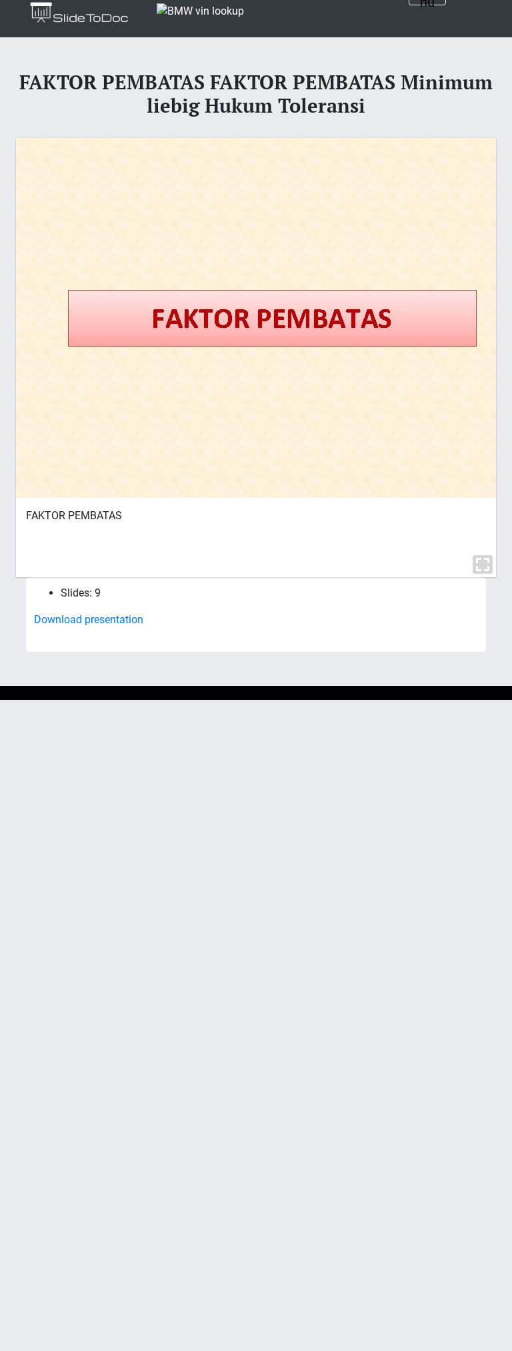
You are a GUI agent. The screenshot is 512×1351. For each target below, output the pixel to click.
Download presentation (88, 619)
